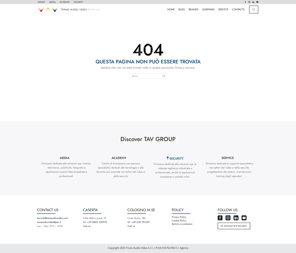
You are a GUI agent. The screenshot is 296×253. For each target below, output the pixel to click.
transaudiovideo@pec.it (49, 222)
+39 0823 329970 (97, 222)
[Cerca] (164, 76)
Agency (183, 248)
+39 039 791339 (141, 222)
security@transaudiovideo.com (52, 218)
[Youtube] (257, 2)
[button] (253, 9)
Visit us (86, 226)
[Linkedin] (253, 2)
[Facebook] (245, 2)
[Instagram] (249, 2)
